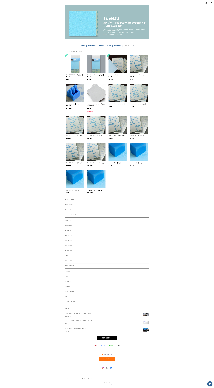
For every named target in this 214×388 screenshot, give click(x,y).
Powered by (105, 385)
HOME (83, 46)
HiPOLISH (68, 271)
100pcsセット (69, 250)
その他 (67, 296)
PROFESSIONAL (70, 266)
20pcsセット (68, 235)
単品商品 (67, 286)
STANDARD (68, 261)
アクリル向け (68, 210)
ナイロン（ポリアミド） (70, 215)
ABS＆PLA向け (69, 204)
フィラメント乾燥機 (70, 301)
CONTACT (117, 46)
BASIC (67, 255)
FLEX (66, 276)
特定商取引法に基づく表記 (85, 379)
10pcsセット (68, 230)
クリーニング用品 (69, 291)
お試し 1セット (69, 220)
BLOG (109, 46)
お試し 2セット (69, 225)
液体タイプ (68, 281)
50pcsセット (68, 245)
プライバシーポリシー (71, 379)
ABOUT (101, 46)
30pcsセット (68, 240)
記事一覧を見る (107, 338)
